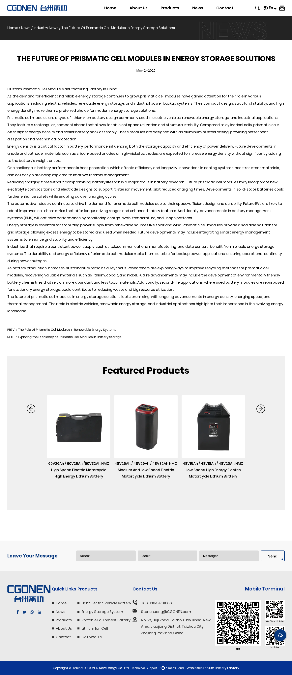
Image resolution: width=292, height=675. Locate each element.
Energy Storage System (102, 611)
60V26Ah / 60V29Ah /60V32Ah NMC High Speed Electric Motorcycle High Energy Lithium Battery (78, 470)
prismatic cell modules (160, 96)
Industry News (46, 27)
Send (272, 556)
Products (170, 8)
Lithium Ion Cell (94, 628)
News (197, 8)
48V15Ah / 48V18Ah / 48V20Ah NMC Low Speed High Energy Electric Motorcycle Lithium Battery (213, 470)
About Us (139, 8)
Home (110, 8)
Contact (224, 8)
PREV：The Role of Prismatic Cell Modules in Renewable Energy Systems (61, 329)
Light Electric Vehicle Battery (177, 15)
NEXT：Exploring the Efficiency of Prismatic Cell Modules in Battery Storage (64, 337)
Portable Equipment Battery (180, 14)
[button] (31, 409)
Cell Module (91, 636)
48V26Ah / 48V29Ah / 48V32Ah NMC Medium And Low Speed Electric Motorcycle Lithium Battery (146, 470)
